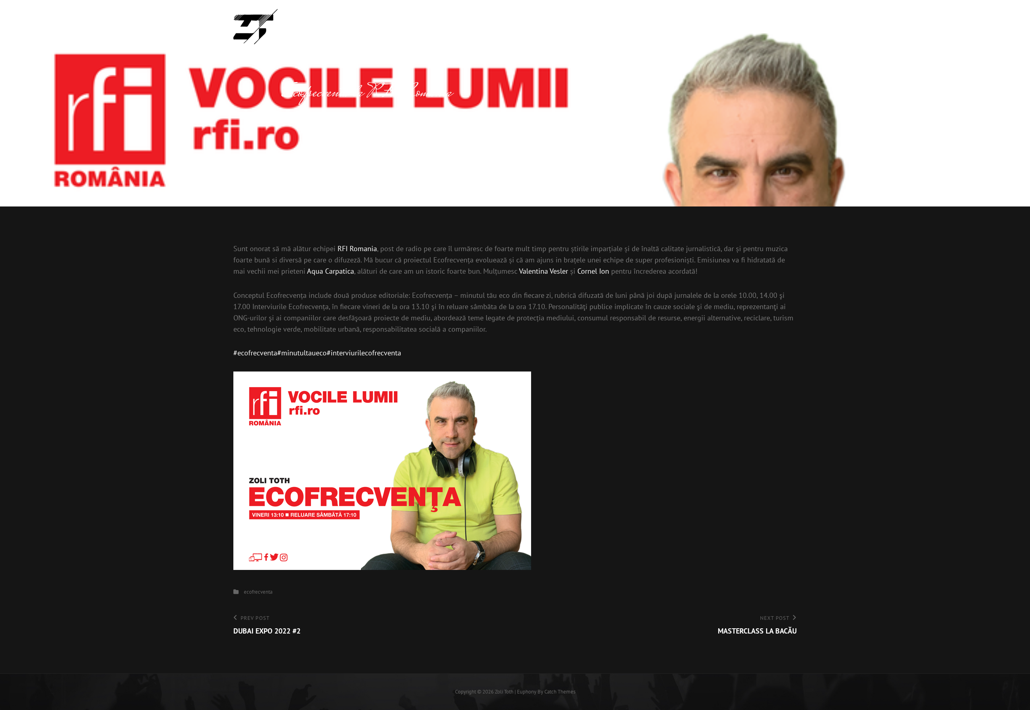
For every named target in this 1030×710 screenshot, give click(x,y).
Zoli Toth (308, 22)
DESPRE (684, 26)
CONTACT (764, 26)
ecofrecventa (258, 591)
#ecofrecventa (255, 352)
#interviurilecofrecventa (364, 352)
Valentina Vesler (543, 271)
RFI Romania (357, 248)
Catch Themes (559, 691)
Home (648, 26)
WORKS (723, 26)
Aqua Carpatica (330, 271)
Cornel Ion (593, 271)
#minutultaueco (302, 352)
